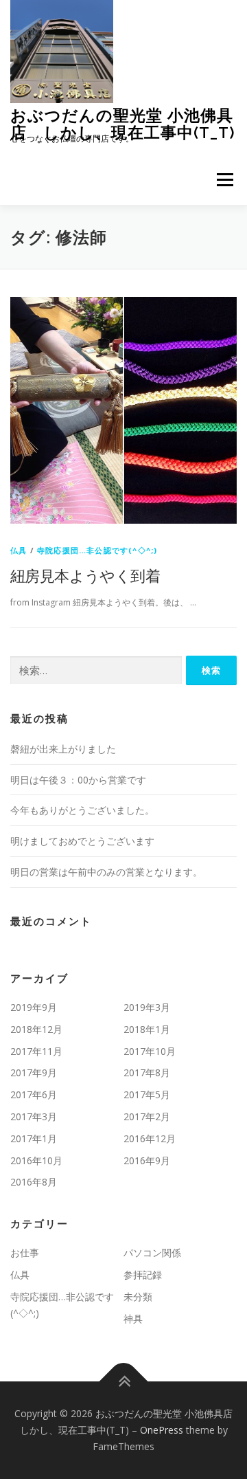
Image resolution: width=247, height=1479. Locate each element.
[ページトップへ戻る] (123, 1381)
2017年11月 (36, 1051)
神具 (133, 1318)
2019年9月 (33, 1007)
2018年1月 (147, 1029)
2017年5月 (147, 1094)
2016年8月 (33, 1181)
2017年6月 (33, 1094)
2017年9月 (33, 1072)
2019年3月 (147, 1007)
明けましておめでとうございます (82, 840)
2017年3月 (33, 1116)
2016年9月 (147, 1160)
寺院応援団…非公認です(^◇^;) (97, 550)
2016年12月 (150, 1138)
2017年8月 (147, 1072)
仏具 (18, 550)
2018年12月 (36, 1029)
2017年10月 (150, 1051)
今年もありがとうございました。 (82, 809)
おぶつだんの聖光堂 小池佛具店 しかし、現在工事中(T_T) (122, 123)
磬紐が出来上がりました (63, 748)
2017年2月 (147, 1116)
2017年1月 (33, 1138)
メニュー (225, 180)
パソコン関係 (152, 1252)
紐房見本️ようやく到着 (85, 575)
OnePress (161, 1429)
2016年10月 (36, 1160)
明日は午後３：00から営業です (78, 779)
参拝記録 (143, 1274)
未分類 (138, 1296)
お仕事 (24, 1252)
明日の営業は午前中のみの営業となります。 (106, 871)
